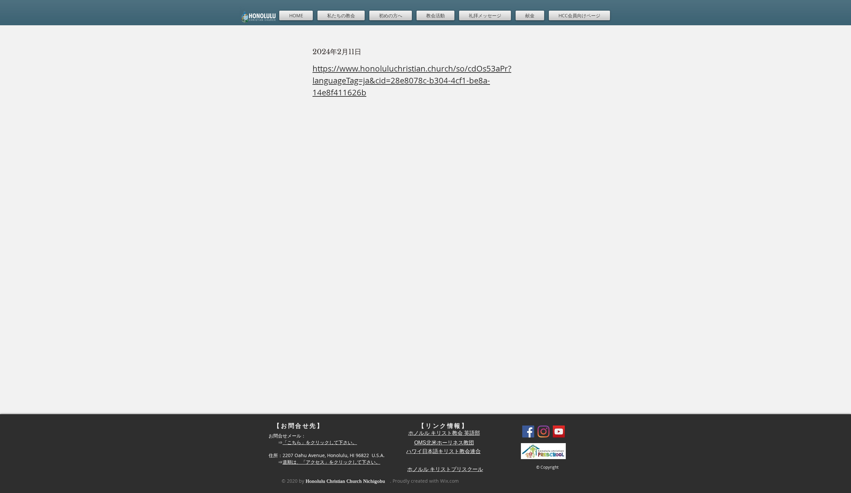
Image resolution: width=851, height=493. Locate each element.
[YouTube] (559, 431)
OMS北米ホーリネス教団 (444, 442)
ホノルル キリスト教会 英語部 (444, 433)
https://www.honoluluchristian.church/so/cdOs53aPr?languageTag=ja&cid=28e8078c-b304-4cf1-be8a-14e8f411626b (411, 80)
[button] (341, 15)
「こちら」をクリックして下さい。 (320, 442)
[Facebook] (528, 431)
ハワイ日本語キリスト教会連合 (443, 451)
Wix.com (449, 481)
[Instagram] (543, 431)
